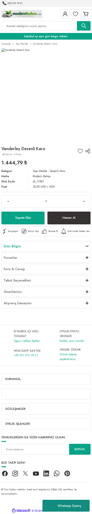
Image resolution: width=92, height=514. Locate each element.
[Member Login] (65, 14)
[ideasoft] (21, 511)
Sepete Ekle (23, 217)
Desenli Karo (57, 171)
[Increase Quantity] (83, 201)
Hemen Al (69, 217)
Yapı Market (40, 171)
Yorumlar (10, 257)
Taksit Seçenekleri (17, 280)
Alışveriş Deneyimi (18, 303)
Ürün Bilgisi (12, 246)
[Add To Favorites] (80, 151)
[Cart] (86, 14)
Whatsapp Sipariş (69, 505)
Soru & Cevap (14, 269)
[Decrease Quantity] (8, 201)
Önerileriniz (13, 291)
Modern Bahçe (41, 176)
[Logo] (21, 13)
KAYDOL (80, 449)
